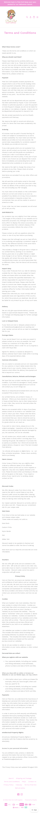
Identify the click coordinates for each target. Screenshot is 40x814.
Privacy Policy (8, 785)
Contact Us (32, 781)
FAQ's (24, 781)
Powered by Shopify (31, 800)
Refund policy (20, 788)
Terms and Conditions (12, 781)
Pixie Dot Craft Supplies (15, 800)
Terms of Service (30, 785)
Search (11, 778)
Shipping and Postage (23, 778)
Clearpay (19, 785)
